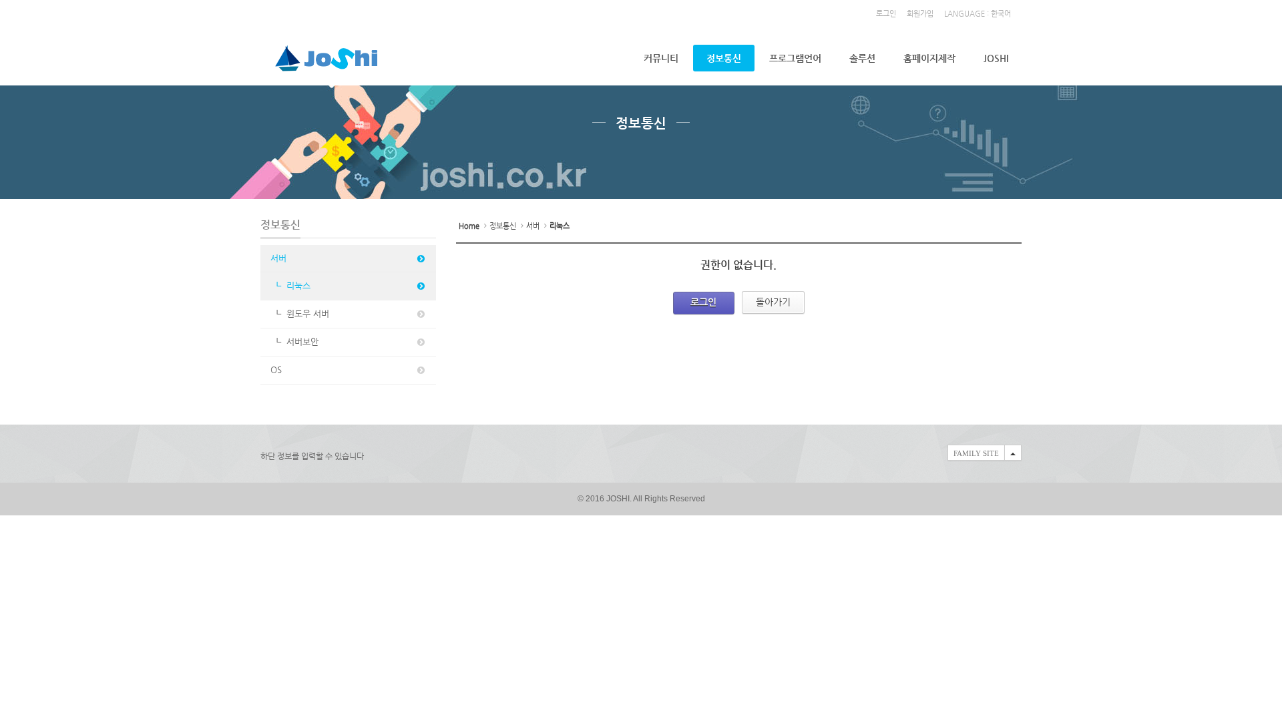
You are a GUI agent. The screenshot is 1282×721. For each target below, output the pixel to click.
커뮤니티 (661, 58)
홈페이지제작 (929, 58)
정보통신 (723, 58)
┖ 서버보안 (294, 341)
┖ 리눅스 (290, 285)
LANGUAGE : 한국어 (977, 13)
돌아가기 (773, 301)
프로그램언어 (795, 58)
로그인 (886, 13)
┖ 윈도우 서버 (299, 313)
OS (276, 370)
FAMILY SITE (976, 453)
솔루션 (862, 58)
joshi (996, 58)
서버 (278, 258)
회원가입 (920, 13)
